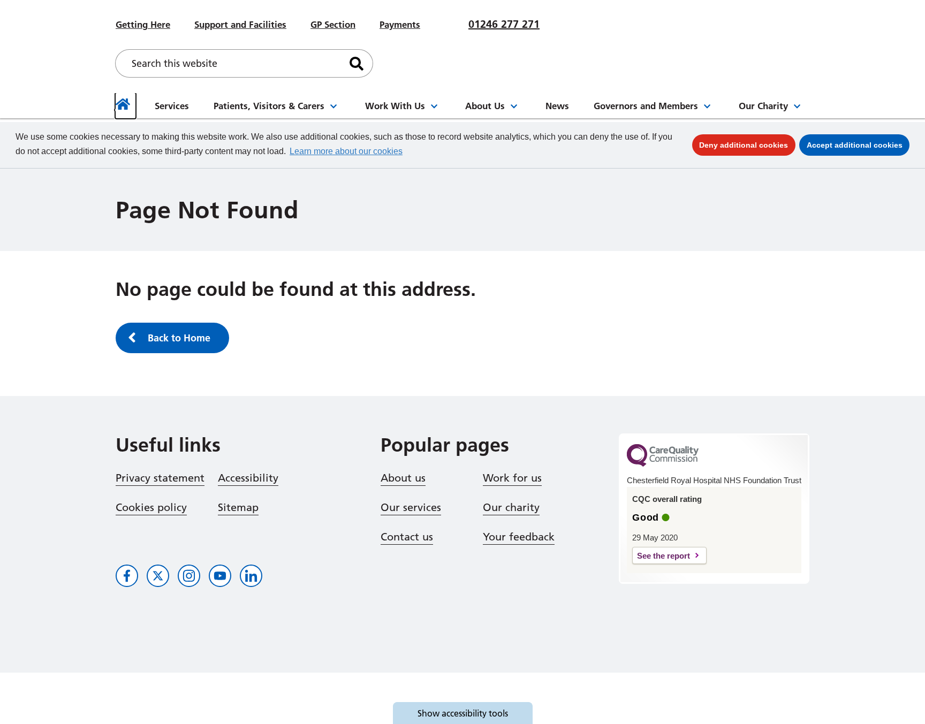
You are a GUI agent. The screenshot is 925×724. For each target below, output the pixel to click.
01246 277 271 (504, 24)
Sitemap (238, 507)
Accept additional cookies (858, 144)
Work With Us (395, 105)
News (557, 105)
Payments (400, 24)
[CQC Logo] (663, 464)
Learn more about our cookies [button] (346, 151)
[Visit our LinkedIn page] (251, 576)
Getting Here (143, 24)
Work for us (512, 477)
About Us (485, 105)
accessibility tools (463, 713)
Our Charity (763, 105)
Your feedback (519, 536)
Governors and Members (646, 105)
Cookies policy (151, 507)
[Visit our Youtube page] (220, 576)
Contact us (407, 536)
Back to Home (179, 338)
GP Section (332, 24)
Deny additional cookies (747, 144)
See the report (663, 555)
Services (172, 105)
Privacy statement (160, 477)
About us (403, 477)
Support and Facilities (240, 24)
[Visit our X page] (158, 576)
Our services (411, 507)
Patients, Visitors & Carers (269, 105)
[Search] (356, 63)
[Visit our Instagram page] (189, 576)
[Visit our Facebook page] (127, 576)
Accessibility (248, 477)
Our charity (511, 507)
